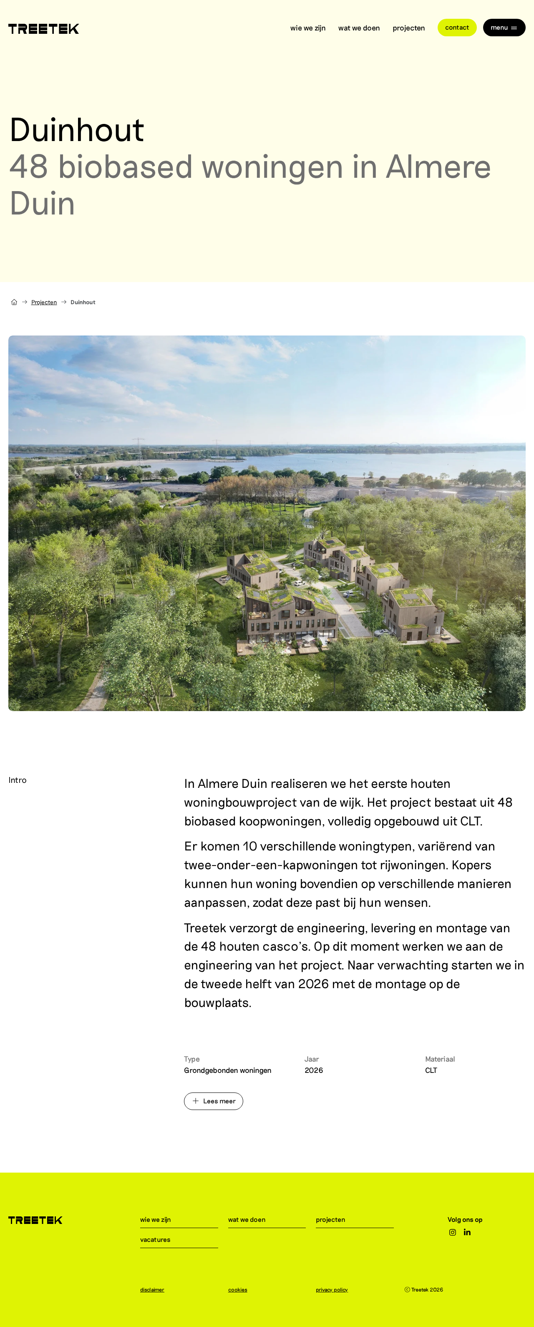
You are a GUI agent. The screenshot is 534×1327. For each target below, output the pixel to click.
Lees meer (219, 1101)
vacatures (155, 1239)
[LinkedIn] (467, 1233)
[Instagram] (452, 1233)
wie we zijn (308, 27)
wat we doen (359, 27)
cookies (237, 1289)
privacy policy (332, 1289)
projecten (409, 27)
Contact (457, 27)
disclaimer (152, 1289)
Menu (499, 27)
